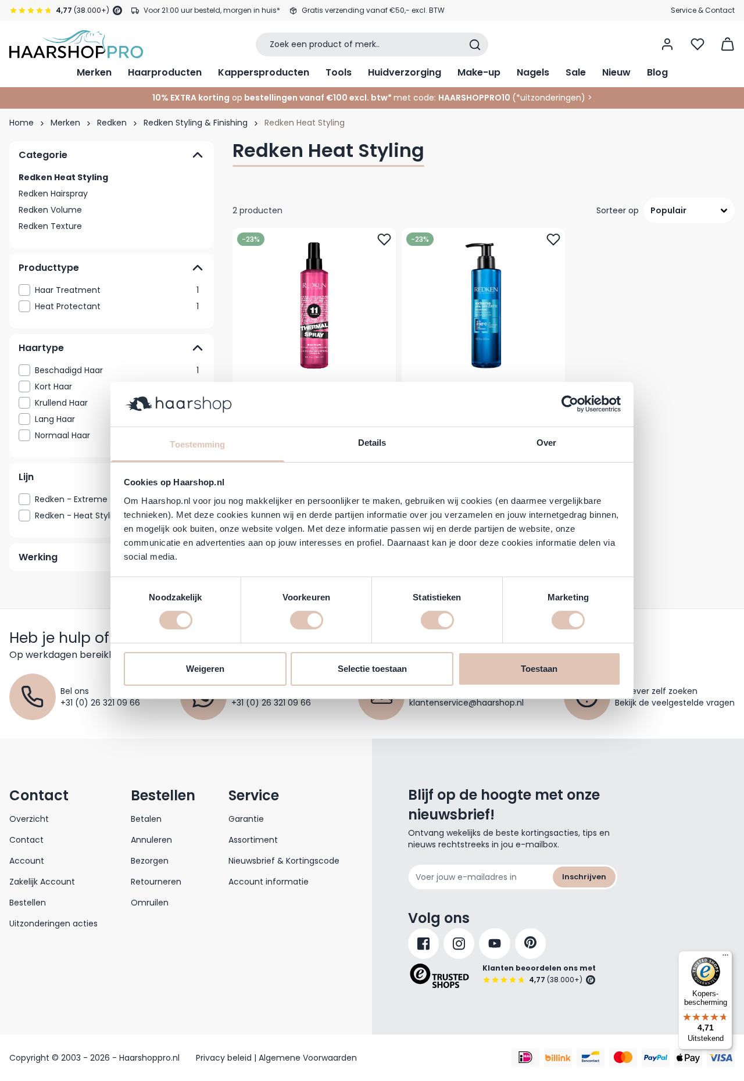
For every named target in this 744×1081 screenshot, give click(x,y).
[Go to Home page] (76, 44)
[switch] (306, 620)
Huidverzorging (404, 72)
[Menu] (725, 958)
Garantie (246, 819)
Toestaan (539, 669)
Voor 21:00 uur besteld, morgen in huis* (212, 10)
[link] (112, 290)
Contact (26, 840)
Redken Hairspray (53, 193)
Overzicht (29, 819)
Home (21, 122)
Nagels (533, 72)
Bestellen (27, 902)
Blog (657, 72)
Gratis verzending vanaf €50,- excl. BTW (373, 10)
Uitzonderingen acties (53, 923)
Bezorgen (150, 861)
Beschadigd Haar (117, 370)
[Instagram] (458, 943)
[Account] (667, 44)
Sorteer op (617, 210)
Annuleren (151, 840)
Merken (94, 72)
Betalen (146, 819)
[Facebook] (423, 943)
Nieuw (616, 72)
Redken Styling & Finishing (196, 122)
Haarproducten (165, 72)
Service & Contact (703, 10)
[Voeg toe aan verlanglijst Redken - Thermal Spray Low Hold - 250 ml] (384, 239)
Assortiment (253, 840)
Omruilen (150, 902)
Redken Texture (50, 226)
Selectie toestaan (372, 669)
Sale (576, 72)
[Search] (474, 44)
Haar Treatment (117, 290)
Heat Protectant (117, 306)
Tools (339, 72)
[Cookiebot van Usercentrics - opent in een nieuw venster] (570, 404)
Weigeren (205, 669)
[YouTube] (494, 943)
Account (26, 861)
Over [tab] (546, 443)
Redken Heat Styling (63, 177)
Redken (112, 122)
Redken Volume (50, 210)
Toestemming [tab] (197, 444)
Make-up (478, 72)
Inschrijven (584, 876)
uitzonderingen (550, 97)
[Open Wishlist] (697, 44)
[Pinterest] (530, 943)
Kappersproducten (263, 72)
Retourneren (156, 881)
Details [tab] (372, 443)
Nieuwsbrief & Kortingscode (283, 861)
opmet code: (294, 97)
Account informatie (268, 881)
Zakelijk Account (42, 881)
